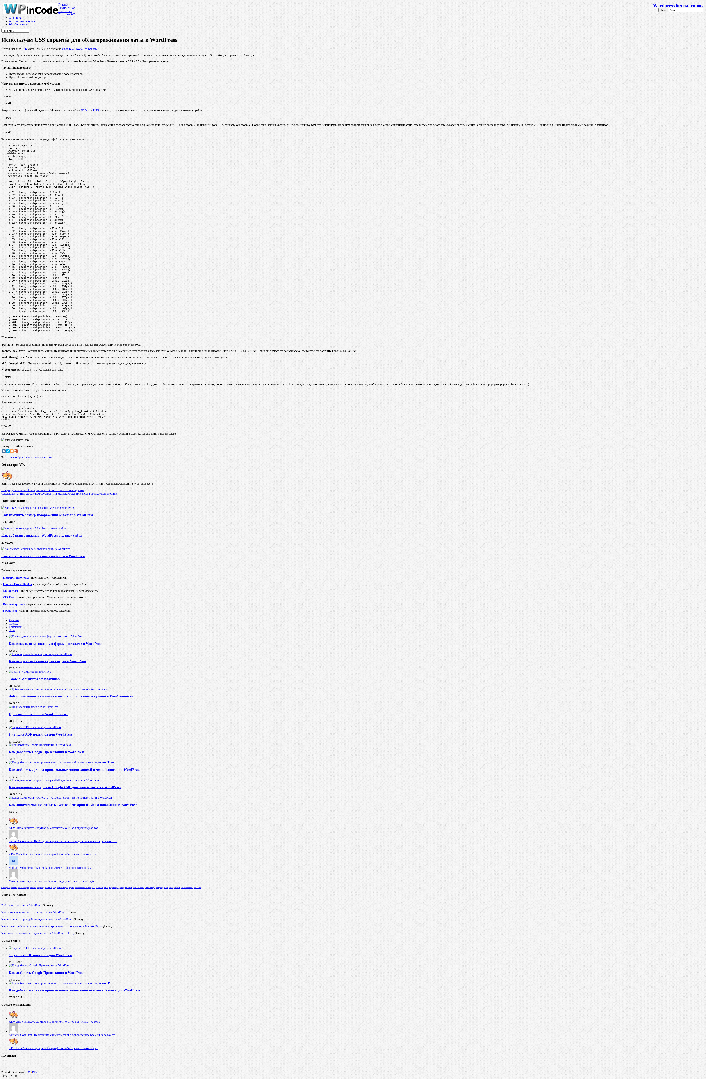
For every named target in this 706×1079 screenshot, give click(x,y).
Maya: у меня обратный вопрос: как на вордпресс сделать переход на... (53, 881)
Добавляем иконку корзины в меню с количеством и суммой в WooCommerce (71, 696)
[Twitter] (8, 451)
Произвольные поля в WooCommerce (38, 714)
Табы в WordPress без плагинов (34, 679)
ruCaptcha (10, 610)
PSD (84, 110)
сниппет (48, 888)
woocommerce (84, 888)
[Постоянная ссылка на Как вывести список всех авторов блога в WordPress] (35, 548)
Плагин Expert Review (17, 584)
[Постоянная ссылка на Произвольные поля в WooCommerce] (33, 706)
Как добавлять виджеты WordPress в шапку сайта (41, 535)
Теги (12, 630)
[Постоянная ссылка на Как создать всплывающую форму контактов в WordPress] (46, 636)
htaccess (197, 888)
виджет (112, 888)
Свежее (13, 623)
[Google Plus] (16, 451)
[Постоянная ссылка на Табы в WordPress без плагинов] (30, 671)
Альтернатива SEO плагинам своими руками (42, 490)
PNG (96, 110)
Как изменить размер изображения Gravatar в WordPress (47, 515)
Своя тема (15, 17)
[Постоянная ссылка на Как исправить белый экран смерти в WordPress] (40, 654)
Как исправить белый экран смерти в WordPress (47, 661)
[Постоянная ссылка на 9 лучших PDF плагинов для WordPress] (35, 727)
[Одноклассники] (12, 451)
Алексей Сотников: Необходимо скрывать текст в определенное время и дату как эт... (63, 841)
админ (71, 888)
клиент (177, 888)
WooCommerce (18, 24)
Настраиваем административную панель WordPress (33, 912)
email (106, 888)
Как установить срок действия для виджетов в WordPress (37, 919)
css (10, 457)
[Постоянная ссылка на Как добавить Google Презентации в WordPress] (40, 744)
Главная (63, 4)
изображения (97, 888)
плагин (14, 888)
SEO (183, 888)
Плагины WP (66, 14)
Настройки (65, 11)
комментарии (62, 888)
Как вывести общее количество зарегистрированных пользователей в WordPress (51, 926)
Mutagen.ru (10, 590)
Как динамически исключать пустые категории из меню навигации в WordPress (73, 805)
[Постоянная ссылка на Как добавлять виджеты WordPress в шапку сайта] (33, 528)
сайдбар (159, 888)
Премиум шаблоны (16, 577)
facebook (189, 888)
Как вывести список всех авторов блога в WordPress (43, 556)
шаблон (128, 888)
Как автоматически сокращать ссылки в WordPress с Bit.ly (37, 933)
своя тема (46, 457)
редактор (120, 888)
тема (166, 888)
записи (30, 457)
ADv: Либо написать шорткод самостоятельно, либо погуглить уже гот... (54, 828)
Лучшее (14, 620)
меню (171, 888)
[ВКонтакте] (4, 451)
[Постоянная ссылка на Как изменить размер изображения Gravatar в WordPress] (37, 507)
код (37, 457)
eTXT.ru (8, 597)
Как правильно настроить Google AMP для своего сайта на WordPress (65, 787)
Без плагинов (66, 7)
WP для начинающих (22, 21)
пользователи (138, 888)
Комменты (15, 626)
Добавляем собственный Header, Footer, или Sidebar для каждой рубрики (59, 493)
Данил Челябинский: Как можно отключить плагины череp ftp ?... (50, 867)
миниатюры (150, 888)
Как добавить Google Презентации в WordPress (46, 752)
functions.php (23, 888)
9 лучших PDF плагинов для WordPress (40, 734)
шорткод (40, 888)
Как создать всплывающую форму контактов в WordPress (55, 644)
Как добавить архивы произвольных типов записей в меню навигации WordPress (74, 770)
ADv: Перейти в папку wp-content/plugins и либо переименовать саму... (53, 854)
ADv (25, 48)
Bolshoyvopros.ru (14, 604)
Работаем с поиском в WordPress (21, 905)
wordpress (19, 457)
